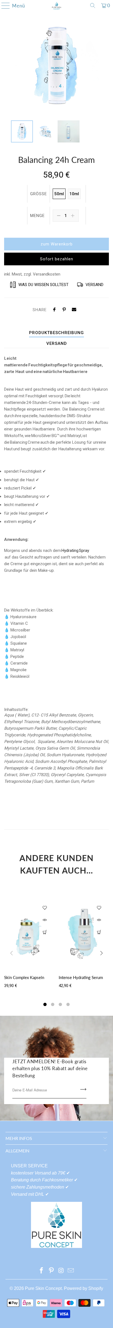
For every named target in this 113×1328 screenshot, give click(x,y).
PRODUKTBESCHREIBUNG (56, 332)
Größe (38, 193)
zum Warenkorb (57, 244)
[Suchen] (92, 5)
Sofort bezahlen (56, 258)
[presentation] (101, 954)
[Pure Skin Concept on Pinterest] (51, 1271)
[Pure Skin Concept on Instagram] (61, 1271)
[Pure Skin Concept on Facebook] (42, 1271)
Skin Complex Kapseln (24, 977)
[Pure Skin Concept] (56, 5)
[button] (45, 1005)
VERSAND (56, 343)
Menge (37, 215)
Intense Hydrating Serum (81, 977)
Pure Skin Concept (43, 1288)
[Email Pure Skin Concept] (71, 1271)
